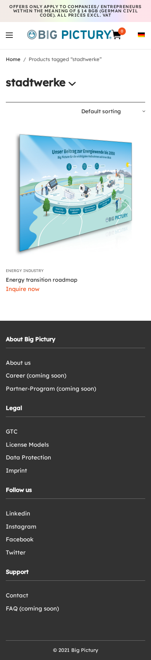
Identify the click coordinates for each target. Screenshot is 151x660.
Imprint (16, 470)
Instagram (21, 526)
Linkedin (18, 513)
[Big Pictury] (69, 35)
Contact (17, 595)
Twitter (16, 552)
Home (13, 59)
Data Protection (28, 457)
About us (18, 362)
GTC (11, 431)
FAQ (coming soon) (32, 608)
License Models (27, 444)
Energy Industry (25, 270)
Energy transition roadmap (41, 279)
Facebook (20, 539)
